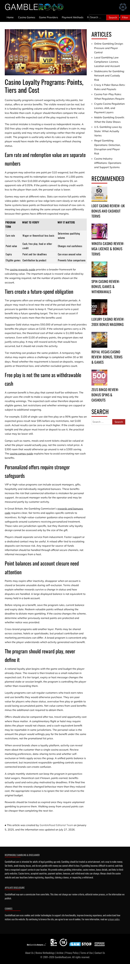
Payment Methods (72, 17)
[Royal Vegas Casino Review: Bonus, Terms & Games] (99, 340)
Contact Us (100, 953)
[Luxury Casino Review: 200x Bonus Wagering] (99, 307)
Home (10, 17)
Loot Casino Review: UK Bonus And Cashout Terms (108, 211)
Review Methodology (45, 953)
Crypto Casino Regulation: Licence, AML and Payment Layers (109, 108)
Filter (125, 17)
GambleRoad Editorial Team (56, 825)
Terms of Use (86, 953)
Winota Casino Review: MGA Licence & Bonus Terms (107, 248)
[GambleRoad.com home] (35, 7)
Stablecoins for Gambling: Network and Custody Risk (109, 75)
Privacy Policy (71, 953)
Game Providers (48, 17)
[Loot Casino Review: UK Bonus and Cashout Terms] (99, 194)
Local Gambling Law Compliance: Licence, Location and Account (107, 62)
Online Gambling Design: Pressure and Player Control (108, 48)
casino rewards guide (22, 269)
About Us (29, 953)
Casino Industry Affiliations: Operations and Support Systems (107, 163)
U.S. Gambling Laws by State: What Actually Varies (108, 131)
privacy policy (114, 919)
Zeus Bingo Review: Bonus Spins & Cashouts (105, 394)
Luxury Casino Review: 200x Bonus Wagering (107, 322)
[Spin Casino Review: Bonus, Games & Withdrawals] (99, 269)
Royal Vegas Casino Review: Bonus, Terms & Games (106, 357)
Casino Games (26, 17)
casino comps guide (21, 453)
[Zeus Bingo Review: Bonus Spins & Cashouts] (99, 378)
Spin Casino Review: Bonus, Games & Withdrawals (105, 286)
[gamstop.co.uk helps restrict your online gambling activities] (80, 946)
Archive (59, 953)
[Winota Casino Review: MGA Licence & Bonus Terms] (99, 231)
